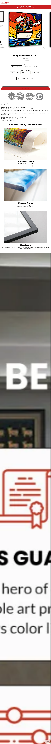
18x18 (17, 72)
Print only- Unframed (16, 66)
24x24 (23, 72)
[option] (25, 7)
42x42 (38, 72)
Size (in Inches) (25, 70)
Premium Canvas (21, 78)
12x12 (12, 72)
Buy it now (25, 88)
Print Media (25, 76)
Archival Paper (30, 78)
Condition (25, 64)
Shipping (27, 59)
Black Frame (36, 66)
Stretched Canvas (27, 66)
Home (25, 53)
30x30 (28, 72)
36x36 (33, 72)
